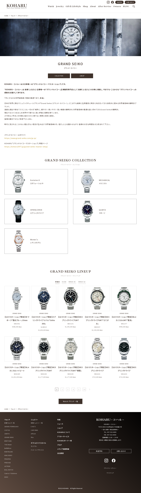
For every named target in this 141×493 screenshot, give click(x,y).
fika (32, 437)
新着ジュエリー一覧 (37, 423)
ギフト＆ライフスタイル (38, 443)
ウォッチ (13, 16)
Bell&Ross (7, 448)
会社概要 (60, 453)
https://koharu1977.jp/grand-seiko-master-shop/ (26, 146)
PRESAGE (7, 463)
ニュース (60, 424)
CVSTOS (7, 430)
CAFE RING (34, 430)
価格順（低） (82, 282)
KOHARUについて (63, 432)
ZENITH (6, 434)
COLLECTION (59, 76)
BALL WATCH (8, 470)
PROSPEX (7, 459)
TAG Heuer (8, 444)
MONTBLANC (8, 452)
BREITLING (8, 441)
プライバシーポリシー (110, 468)
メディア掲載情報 (63, 449)
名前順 (64, 282)
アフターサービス (63, 436)
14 (84, 389)
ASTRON (7, 466)
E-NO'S (33, 426)
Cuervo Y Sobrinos (10, 473)
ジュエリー (34, 420)
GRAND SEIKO (9, 437)
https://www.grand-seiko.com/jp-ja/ (20, 138)
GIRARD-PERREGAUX (11, 426)
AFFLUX (33, 434)
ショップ (60, 428)
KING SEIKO (8, 455)
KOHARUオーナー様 (64, 441)
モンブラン (34, 446)
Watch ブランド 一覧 (70, 401)
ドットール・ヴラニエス (37, 450)
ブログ (59, 445)
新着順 (57, 282)
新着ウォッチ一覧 (9, 423)
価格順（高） (72, 282)
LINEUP (82, 76)
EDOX (6, 477)
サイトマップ (110, 473)
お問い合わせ (130, 2)
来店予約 (119, 2)
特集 (58, 420)
